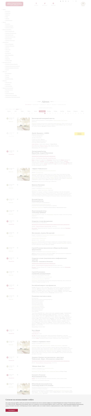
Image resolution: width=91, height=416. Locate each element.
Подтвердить (11, 410)
